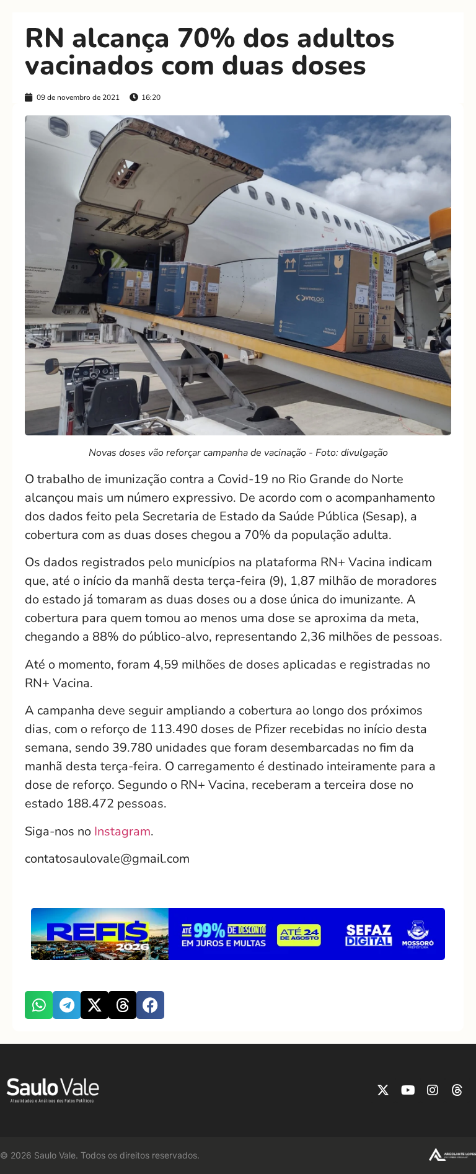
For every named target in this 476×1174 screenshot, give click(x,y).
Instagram (122, 831)
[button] (39, 1005)
